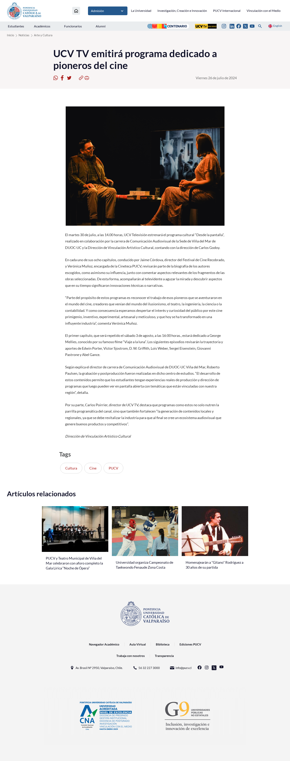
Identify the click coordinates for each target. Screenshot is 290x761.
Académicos (42, 26)
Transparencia (164, 656)
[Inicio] (76, 11)
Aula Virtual (137, 644)
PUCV (113, 468)
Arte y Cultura (43, 35)
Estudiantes (16, 26)
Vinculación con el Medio (264, 10)
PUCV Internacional (226, 10)
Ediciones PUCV (190, 644)
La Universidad (141, 10)
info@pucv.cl (184, 668)
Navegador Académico (104, 644)
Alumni (101, 26)
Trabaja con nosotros (130, 656)
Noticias (24, 35)
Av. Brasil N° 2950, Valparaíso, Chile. (99, 668)
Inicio (10, 35)
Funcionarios (73, 26)
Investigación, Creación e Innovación (182, 10)
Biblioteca (162, 644)
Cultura (71, 468)
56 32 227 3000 (149, 668)
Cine (92, 468)
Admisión (97, 11)
